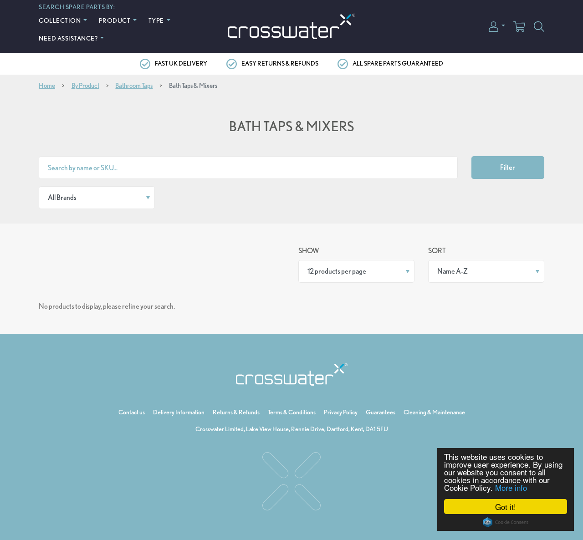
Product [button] (115, 20)
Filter (507, 167)
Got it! (505, 506)
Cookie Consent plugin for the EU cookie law (505, 522)
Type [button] (156, 20)
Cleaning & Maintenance (434, 412)
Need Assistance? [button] (69, 38)
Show (308, 250)
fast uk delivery (181, 63)
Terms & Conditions (292, 412)
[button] (497, 25)
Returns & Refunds (236, 412)
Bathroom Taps (134, 86)
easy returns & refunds (279, 63)
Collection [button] (60, 20)
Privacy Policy (341, 412)
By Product (85, 86)
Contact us (131, 412)
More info (511, 487)
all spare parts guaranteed (398, 63)
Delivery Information (179, 412)
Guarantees (380, 412)
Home (47, 86)
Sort (437, 250)
